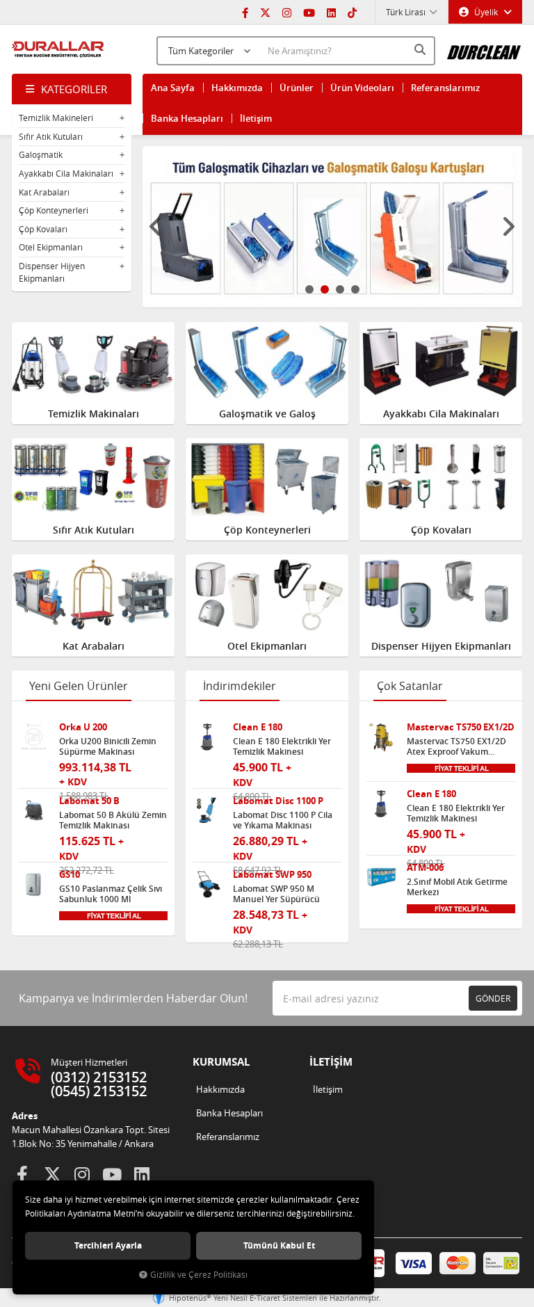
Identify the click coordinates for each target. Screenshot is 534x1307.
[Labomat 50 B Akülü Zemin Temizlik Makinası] (34, 811)
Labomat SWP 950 (272, 874)
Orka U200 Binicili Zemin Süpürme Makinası (107, 746)
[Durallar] (58, 49)
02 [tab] (325, 289)
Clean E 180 (257, 727)
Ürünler (297, 87)
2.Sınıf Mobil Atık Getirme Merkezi (457, 886)
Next (508, 227)
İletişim (256, 118)
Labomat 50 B (89, 801)
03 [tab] (340, 289)
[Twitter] (265, 12)
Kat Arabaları (44, 192)
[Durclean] (484, 48)
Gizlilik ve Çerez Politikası (199, 1274)
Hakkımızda (237, 87)
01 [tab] (309, 289)
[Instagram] (286, 12)
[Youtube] (309, 12)
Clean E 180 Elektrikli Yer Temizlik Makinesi (282, 746)
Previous (156, 227)
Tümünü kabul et (279, 1245)
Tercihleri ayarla (108, 1245)
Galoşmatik (41, 154)
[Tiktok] (352, 12)
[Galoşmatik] (333, 226)
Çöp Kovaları (43, 228)
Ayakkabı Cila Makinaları (66, 173)
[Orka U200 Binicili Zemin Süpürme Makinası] (34, 737)
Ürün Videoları (362, 87)
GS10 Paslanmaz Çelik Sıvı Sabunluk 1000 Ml (110, 893)
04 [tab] (355, 289)
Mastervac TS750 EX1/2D (461, 727)
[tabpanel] (333, 226)
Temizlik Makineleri (56, 117)
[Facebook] (245, 12)
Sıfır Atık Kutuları (51, 136)
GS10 (69, 874)
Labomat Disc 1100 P (278, 801)
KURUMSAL (221, 1062)
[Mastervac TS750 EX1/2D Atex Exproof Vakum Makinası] (381, 737)
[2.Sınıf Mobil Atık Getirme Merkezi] (381, 877)
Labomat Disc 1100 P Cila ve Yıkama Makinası (282, 820)
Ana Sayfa (173, 87)
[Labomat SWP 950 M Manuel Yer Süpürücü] (207, 884)
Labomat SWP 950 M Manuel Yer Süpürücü (276, 893)
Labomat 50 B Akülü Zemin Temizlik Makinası (113, 820)
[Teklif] (113, 914)
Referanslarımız (445, 87)
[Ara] (421, 49)
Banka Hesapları (187, 118)
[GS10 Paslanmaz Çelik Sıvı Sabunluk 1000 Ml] (34, 884)
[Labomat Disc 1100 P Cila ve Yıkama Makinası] (207, 811)
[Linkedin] (331, 12)
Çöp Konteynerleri (53, 210)
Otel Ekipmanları (51, 246)
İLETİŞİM (331, 1062)
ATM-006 (425, 868)
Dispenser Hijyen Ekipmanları (52, 272)
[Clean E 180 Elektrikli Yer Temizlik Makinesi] (207, 737)
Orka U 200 (83, 727)
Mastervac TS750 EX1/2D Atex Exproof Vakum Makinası (456, 746)
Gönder (493, 998)
